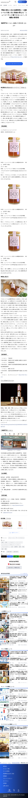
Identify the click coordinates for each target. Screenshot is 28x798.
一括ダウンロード (14, 532)
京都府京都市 (9, 551)
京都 (12, 546)
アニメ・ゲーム (21, 5)
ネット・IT (15, 537)
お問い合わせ (6, 785)
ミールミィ (18, 544)
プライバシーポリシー (7, 778)
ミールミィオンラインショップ (14, 63)
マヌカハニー (12, 544)
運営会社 (5, 766)
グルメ (10, 537)
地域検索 (5, 5)
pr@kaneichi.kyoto (7, 512)
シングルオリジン (12, 542)
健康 (20, 546)
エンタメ (10, 5)
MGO (3, 542)
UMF (6, 542)
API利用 (4, 783)
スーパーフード (19, 542)
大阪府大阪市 (15, 551)
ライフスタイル (21, 537)
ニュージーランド (5, 544)
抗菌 (2, 548)
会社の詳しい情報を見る (14, 567)
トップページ (4, 762)
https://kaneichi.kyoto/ (17, 505)
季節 (23, 546)
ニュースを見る (23, 573)
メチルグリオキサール (5, 546)
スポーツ (15, 5)
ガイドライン (6, 780)
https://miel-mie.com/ (16, 57)
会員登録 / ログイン (22, 1)
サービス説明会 (6, 771)
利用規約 (5, 776)
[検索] (15, 2)
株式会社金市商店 (23, 30)
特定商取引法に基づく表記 (8, 773)
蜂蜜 (5, 548)
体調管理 (16, 546)
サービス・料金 (6, 768)
